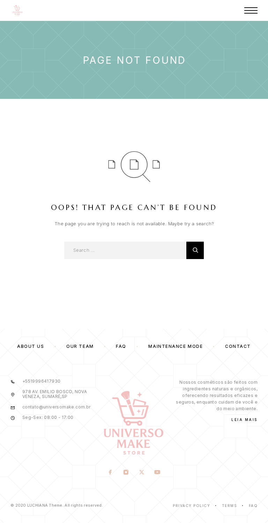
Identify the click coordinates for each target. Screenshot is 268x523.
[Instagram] (126, 473)
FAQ (121, 346)
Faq (253, 506)
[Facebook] (110, 473)
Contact (238, 346)
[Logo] (17, 10)
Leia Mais (244, 419)
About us (30, 346)
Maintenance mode (175, 346)
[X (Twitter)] (142, 473)
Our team (80, 346)
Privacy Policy (191, 506)
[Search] (195, 250)
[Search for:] (125, 250)
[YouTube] (157, 473)
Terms (229, 506)
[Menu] (251, 10)
